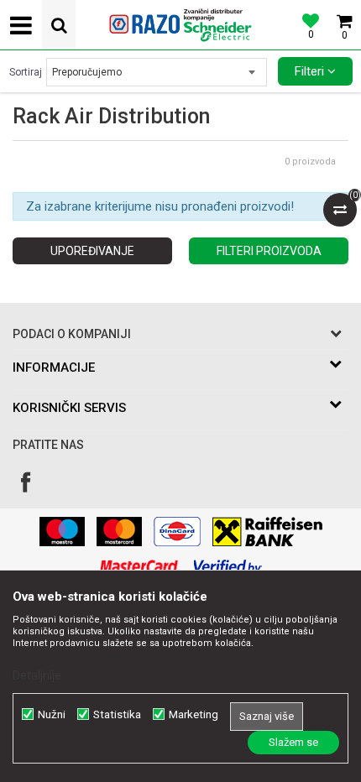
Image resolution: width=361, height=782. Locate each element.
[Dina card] (177, 531)
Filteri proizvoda (269, 251)
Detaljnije (37, 675)
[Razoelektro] (180, 25)
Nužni (51, 714)
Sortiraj (25, 72)
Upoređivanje (92, 251)
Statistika (117, 714)
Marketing (193, 714)
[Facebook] (26, 482)
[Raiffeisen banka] (267, 531)
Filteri (311, 71)
